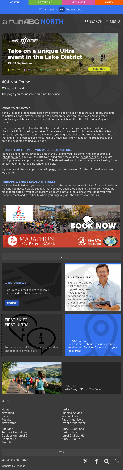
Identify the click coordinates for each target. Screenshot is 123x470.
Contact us (9, 439)
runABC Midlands (73, 435)
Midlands (78, 2)
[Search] (107, 461)
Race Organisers (72, 419)
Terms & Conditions (14, 432)
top (61, 256)
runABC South (71, 439)
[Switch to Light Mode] (117, 461)
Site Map (7, 428)
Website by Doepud (13, 465)
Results (6, 419)
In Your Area (70, 416)
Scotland (45, 2)
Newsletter (9, 423)
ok (62, 9)
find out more (74, 9)
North (14, 2)
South (109, 2)
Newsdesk (8, 412)
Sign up (11, 302)
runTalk (66, 409)
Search (6, 442)
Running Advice (72, 412)
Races (6, 416)
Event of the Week (74, 423)
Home (5, 409)
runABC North (71, 432)
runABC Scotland (73, 428)
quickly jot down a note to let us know (62, 191)
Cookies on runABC (15, 435)
